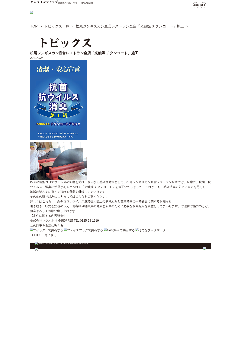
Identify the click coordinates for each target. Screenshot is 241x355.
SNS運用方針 (87, 328)
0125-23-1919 (89, 220)
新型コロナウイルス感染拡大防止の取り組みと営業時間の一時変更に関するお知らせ (114, 201)
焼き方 (83, 262)
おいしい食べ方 (88, 276)
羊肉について (87, 285)
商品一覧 (84, 295)
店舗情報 (84, 271)
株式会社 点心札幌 (90, 347)
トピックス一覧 (56, 26)
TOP (34, 26)
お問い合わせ (87, 300)
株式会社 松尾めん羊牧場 (94, 352)
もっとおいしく (88, 281)
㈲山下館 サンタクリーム (94, 342)
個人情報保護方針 (89, 323)
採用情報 (84, 319)
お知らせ (84, 290)
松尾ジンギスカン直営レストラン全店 (152, 182)
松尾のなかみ (87, 266)
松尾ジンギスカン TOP (92, 257)
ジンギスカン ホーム (93, 250)
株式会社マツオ (88, 314)
